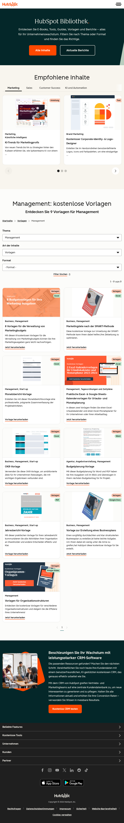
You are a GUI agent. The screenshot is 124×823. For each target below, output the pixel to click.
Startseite (7, 221)
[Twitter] (64, 770)
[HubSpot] (10, 4)
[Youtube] (57, 770)
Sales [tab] (29, 87)
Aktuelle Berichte (77, 50)
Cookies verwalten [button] (62, 815)
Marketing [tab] (13, 87)
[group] (31, 130)
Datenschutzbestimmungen (40, 809)
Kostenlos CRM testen (65, 708)
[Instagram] (50, 770)
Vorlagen (22, 221)
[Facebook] (42, 770)
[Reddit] (79, 770)
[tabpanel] (62, 136)
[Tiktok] (86, 770)
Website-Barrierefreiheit (104, 809)
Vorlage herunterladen (16, 419)
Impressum (65, 809)
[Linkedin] (72, 770)
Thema (6, 230)
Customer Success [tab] (49, 87)
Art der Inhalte (10, 245)
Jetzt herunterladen (15, 347)
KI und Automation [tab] (76, 87)
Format (6, 260)
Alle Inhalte (42, 50)
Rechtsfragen (14, 809)
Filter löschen (60, 274)
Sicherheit (81, 809)
